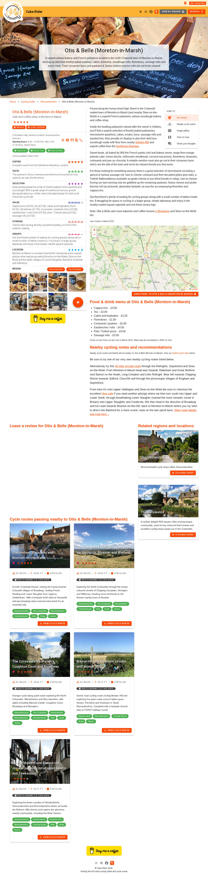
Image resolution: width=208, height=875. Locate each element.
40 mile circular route (128, 366)
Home (13, 101)
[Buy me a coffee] (47, 322)
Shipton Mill (142, 142)
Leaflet (194, 289)
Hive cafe (107, 393)
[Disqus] (72, 470)
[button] (146, 255)
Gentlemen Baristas (127, 146)
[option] (181, 117)
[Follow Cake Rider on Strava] (156, 12)
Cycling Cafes (28, 101)
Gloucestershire (48, 101)
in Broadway (162, 211)
